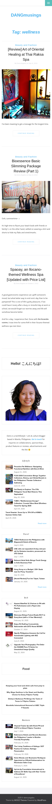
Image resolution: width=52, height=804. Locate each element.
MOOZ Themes (20, 800)
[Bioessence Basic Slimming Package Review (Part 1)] (26, 197)
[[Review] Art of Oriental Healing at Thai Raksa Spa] (26, 94)
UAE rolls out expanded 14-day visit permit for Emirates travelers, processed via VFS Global (30, 551)
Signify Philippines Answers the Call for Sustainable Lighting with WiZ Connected (29, 635)
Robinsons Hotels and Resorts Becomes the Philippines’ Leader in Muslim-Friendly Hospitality (30, 737)
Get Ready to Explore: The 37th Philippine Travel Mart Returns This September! (28, 491)
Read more (42, 523)
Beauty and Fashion (26, 45)
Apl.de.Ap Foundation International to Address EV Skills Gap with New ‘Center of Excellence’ (29, 771)
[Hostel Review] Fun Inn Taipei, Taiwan (29, 579)
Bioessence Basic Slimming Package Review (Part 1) (26, 166)
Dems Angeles (21, 63)
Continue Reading (26, 133)
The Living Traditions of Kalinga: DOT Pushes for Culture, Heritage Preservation (29, 748)
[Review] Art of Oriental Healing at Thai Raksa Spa (26, 54)
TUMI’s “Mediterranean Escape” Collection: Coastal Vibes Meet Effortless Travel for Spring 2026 (30, 503)
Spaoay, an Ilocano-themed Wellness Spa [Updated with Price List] (26, 274)
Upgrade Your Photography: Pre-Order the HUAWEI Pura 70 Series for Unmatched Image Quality (29, 647)
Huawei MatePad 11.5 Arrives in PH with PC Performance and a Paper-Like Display (29, 605)
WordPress (41, 800)
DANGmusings (26, 15)
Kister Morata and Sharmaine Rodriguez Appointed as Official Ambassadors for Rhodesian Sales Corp (29, 760)
